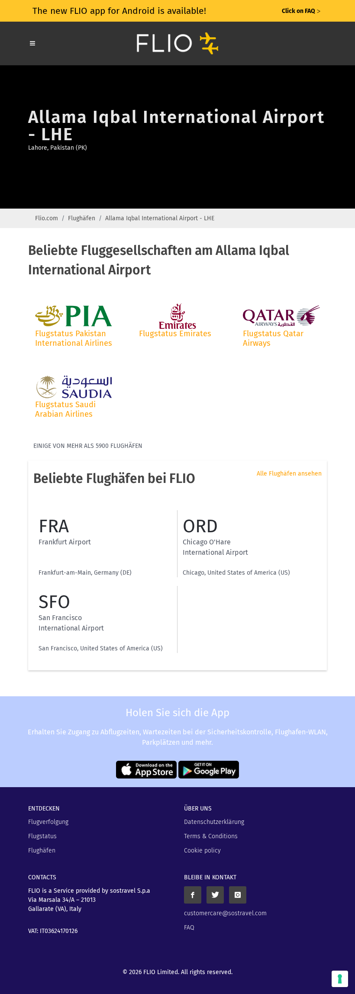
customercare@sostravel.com (225, 913)
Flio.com (46, 218)
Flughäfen (81, 218)
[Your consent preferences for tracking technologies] (340, 979)
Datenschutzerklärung (214, 822)
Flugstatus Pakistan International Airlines (73, 338)
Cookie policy (202, 850)
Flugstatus (42, 836)
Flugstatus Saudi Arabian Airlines (65, 409)
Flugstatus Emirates (175, 333)
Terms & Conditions (211, 836)
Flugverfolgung (48, 822)
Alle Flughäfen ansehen (289, 473)
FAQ (189, 927)
